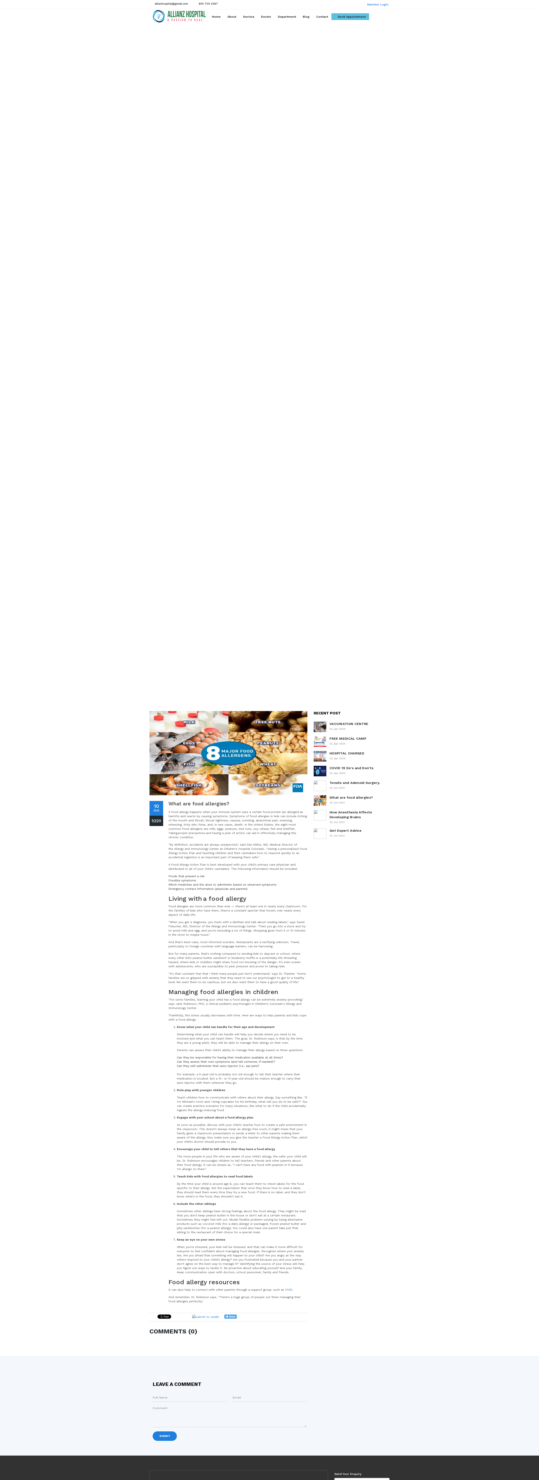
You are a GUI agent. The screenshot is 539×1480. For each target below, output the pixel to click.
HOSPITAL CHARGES (347, 753)
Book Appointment (351, 16)
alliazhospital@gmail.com (171, 3)
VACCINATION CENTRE (349, 724)
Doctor (266, 16)
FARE (288, 1289)
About (231, 16)
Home (218, 16)
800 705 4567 (208, 3)
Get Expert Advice (346, 831)
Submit (164, 1436)
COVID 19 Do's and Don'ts (352, 768)
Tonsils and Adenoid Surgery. (355, 783)
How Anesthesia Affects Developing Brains (351, 814)
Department (287, 16)
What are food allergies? (351, 797)
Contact (322, 16)
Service (248, 16)
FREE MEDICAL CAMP (348, 739)
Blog (306, 16)
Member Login (377, 4)
